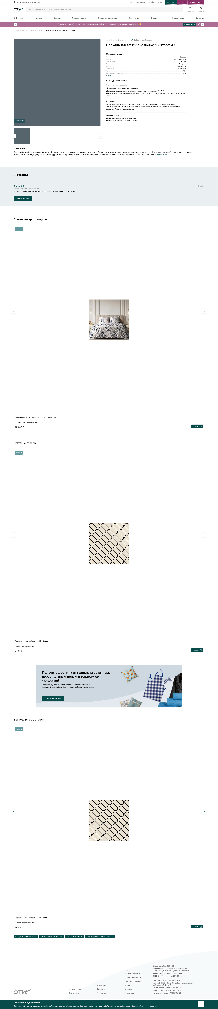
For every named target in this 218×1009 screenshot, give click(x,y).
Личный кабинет (75, 989)
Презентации (178, 18)
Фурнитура (129, 993)
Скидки (57, 18)
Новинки (39, 18)
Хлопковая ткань (74, 936)
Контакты (200, 18)
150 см (183, 62)
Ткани (127, 970)
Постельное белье (132, 974)
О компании (133, 18)
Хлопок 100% (181, 66)
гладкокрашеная (180, 59)
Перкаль (183, 57)
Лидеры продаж (79, 18)
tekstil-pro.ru (162, 154)
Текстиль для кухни (133, 981)
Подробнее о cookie (148, 1006)
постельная (182, 68)
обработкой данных (50, 1006)
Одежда (128, 989)
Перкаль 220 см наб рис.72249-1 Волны (31, 641)
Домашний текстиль (133, 978)
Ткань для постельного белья (100, 936)
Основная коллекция (107, 18)
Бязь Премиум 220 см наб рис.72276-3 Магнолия (35, 417)
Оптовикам (156, 18)
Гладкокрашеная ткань (26, 936)
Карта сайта (74, 993)
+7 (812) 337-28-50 (154, 2)
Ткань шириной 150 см (51, 936)
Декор (127, 985)
